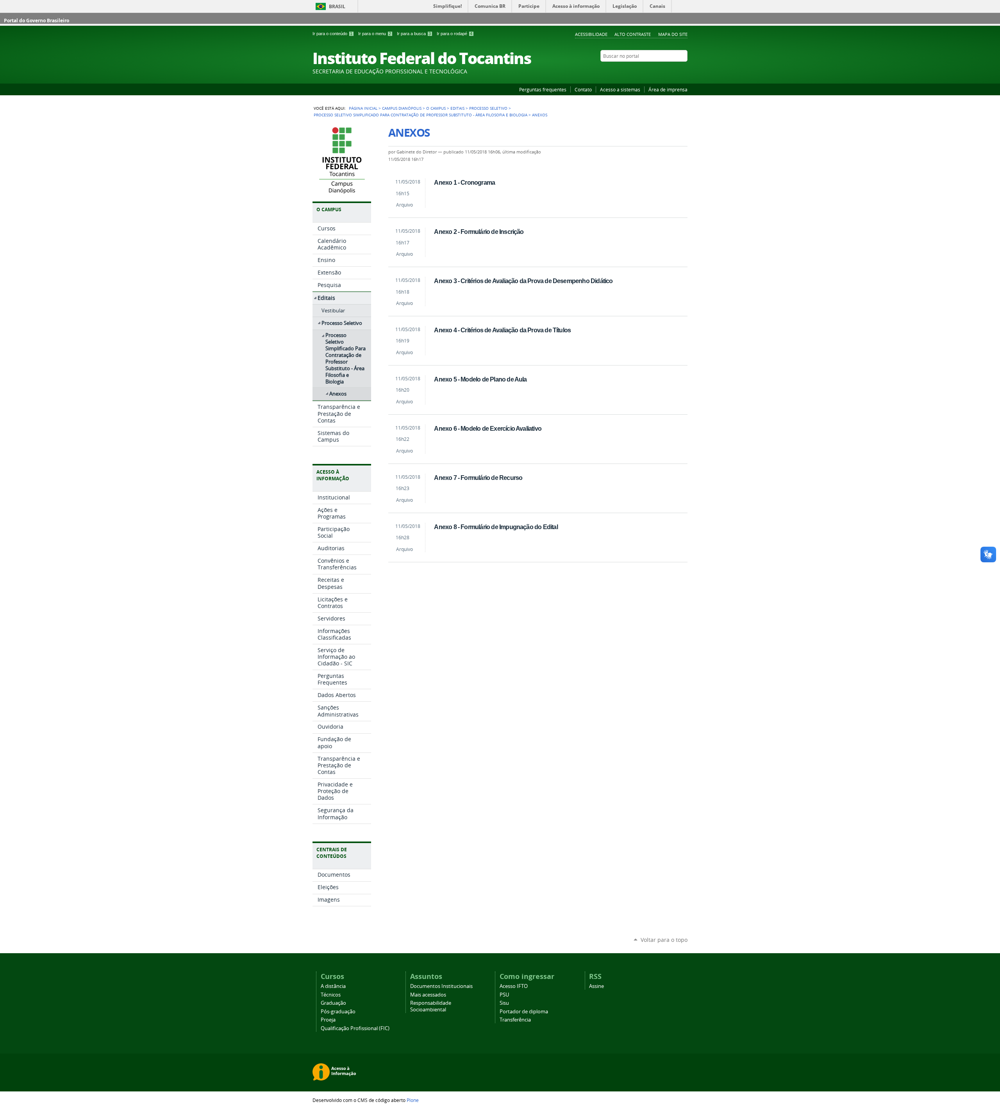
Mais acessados (428, 994)
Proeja (328, 1019)
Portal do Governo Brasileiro (36, 20)
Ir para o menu (374, 33)
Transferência (515, 1019)
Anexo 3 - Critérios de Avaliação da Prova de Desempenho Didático (523, 280)
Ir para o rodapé (454, 33)
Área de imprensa (668, 89)
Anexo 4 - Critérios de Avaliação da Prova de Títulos (502, 329)
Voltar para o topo (664, 939)
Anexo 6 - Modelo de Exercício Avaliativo (487, 428)
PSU (504, 994)
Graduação (333, 1003)
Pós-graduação (338, 1011)
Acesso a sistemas (620, 89)
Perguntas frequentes (542, 89)
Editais (457, 108)
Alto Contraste (632, 34)
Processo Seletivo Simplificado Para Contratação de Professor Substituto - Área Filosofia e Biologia (420, 115)
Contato (583, 89)
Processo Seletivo (488, 108)
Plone (413, 1100)
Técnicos (331, 994)
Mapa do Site (673, 34)
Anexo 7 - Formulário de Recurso (478, 477)
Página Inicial (363, 108)
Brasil (337, 6)
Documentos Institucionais (441, 986)
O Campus (436, 108)
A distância (333, 986)
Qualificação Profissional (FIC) (355, 1028)
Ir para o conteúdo (332, 33)
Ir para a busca (414, 33)
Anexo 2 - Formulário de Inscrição (478, 231)
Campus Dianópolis (401, 108)
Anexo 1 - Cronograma (464, 182)
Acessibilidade (591, 34)
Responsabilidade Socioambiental (430, 1006)
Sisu (504, 1003)
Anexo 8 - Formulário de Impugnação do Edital (495, 526)
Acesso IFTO (514, 986)
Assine (596, 986)
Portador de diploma (524, 1011)
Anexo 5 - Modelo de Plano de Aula (480, 379)
